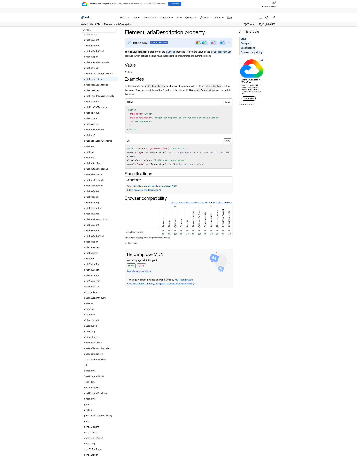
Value (243, 38)
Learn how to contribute (139, 271)
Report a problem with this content (175, 283)
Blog (229, 17)
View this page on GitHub (140, 283)
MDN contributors (184, 279)
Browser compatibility (251, 52)
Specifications (248, 47)
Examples (246, 43)
